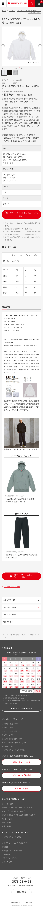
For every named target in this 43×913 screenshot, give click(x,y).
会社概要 (5, 847)
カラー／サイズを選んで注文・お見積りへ (23, 214)
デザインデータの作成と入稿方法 (14, 743)
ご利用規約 (6, 854)
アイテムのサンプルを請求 (21, 775)
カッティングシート (9, 735)
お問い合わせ (21, 892)
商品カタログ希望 (21, 788)
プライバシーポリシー (10, 858)
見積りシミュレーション (22, 762)
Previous (3, 46)
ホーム (4, 10)
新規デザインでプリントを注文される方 (17, 807)
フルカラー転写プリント (11, 724)
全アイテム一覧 (9, 600)
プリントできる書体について (13, 739)
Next (40, 46)
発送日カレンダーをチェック (21, 709)
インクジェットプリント (11, 731)
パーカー (12, 10)
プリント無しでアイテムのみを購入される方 (18, 815)
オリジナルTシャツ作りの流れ (13, 750)
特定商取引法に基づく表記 (12, 851)
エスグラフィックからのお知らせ (14, 843)
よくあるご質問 (7, 804)
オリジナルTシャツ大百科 (11, 837)
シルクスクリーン (8, 727)
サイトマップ (7, 862)
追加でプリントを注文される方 (13, 811)
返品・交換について (9, 826)
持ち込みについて (8, 746)
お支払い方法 (7, 819)
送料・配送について (9, 822)
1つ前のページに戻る (12, 587)
